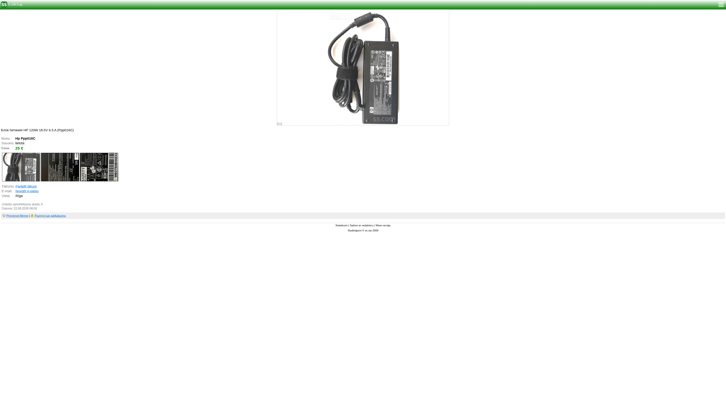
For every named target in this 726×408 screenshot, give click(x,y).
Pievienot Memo (17, 215)
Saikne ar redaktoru (361, 225)
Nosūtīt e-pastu (27, 191)
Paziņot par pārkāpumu (50, 215)
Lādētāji (15, 4)
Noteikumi (341, 225)
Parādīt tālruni (26, 186)
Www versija (383, 225)
